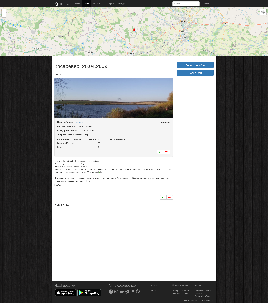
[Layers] (263, 12)
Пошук (153, 290)
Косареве (79, 122)
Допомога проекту (180, 293)
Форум (111, 3)
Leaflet (265, 55)
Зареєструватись (180, 284)
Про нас (198, 293)
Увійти (206, 3)
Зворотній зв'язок (203, 296)
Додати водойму (195, 65)
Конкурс (121, 3)
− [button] (4, 15)
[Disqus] (113, 242)
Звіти (86, 3)
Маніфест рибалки (180, 290)
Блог (152, 287)
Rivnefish (209, 300)
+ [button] (4, 11)
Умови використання (201, 286)
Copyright (188, 300)
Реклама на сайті (203, 290)
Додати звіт (195, 73)
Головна (153, 284)
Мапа (77, 3)
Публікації (97, 3)
